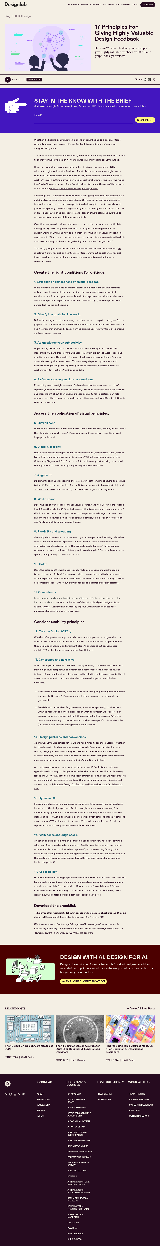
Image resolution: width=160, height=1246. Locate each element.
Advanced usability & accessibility (80, 1114)
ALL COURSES (75, 1239)
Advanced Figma (77, 1107)
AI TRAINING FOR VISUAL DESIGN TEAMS (79, 1191)
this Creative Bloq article (51, 742)
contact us (104, 1099)
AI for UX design (76, 1127)
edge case (53, 840)
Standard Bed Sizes (44, 489)
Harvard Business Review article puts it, (83, 352)
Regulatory (43, 1105)
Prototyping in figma (79, 1157)
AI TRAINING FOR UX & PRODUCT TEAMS (79, 1183)
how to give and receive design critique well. (74, 188)
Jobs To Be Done (51, 696)
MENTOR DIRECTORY (139, 1116)
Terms (40, 1116)
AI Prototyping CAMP (79, 1140)
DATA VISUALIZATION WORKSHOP (78, 1199)
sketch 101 (73, 1223)
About (40, 1094)
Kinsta (42, 522)
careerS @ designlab (141, 1105)
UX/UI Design (22, 16)
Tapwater (115, 550)
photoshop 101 (75, 1234)
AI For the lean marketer (76, 1215)
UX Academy (74, 1094)
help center (105, 1094)
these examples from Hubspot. (78, 650)
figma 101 (72, 1228)
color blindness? (102, 886)
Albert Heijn (112, 485)
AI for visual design (79, 1121)
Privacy (41, 1110)
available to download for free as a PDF (83, 917)
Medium (118, 517)
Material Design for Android (69, 784)
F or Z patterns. (69, 461)
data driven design (78, 1146)
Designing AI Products (80, 1151)
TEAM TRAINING (137, 1094)
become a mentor (139, 1099)
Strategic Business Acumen (78, 1164)
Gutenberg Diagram (44, 461)
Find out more (85, 932)
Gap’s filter (53, 894)
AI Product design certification (77, 1133)
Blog (7, 16)
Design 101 (73, 1176)
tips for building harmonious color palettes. (96, 582)
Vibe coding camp (77, 1171)
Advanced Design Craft (77, 1100)
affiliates (134, 1110)
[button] (78, 4)
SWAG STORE (43, 1099)
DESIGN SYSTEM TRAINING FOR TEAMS (78, 1207)
